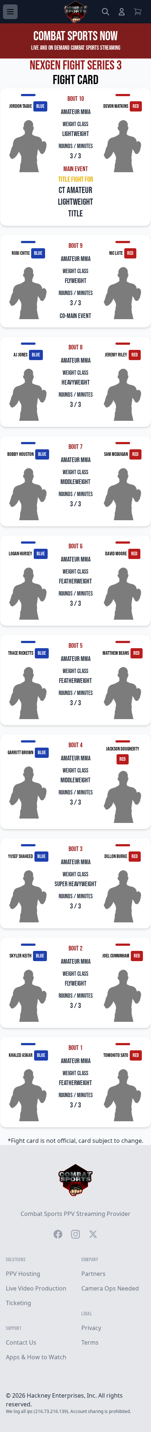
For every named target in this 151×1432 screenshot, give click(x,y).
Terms (90, 1342)
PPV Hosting (23, 1274)
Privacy (91, 1328)
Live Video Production (36, 1288)
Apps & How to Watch (36, 1357)
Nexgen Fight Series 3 (76, 65)
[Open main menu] (10, 11)
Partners (93, 1274)
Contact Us (21, 1342)
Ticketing (18, 1303)
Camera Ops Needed (110, 1288)
